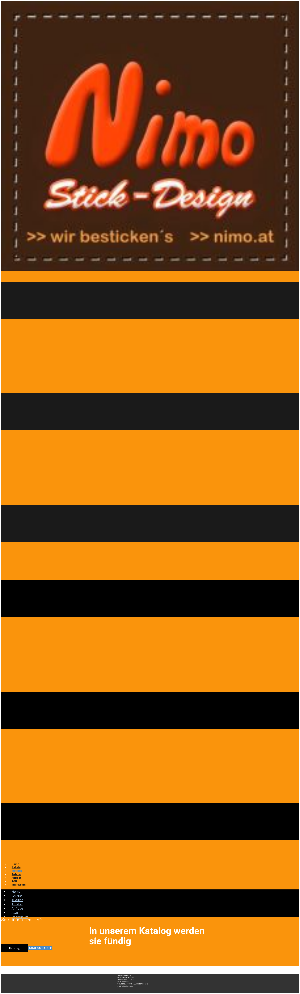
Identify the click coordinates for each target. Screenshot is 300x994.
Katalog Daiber (40, 948)
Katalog (14, 948)
